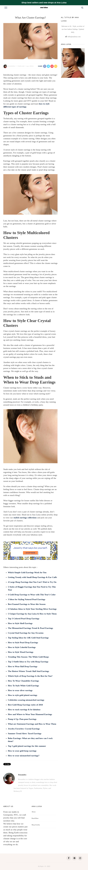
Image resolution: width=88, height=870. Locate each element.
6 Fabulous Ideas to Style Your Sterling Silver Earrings (32, 609)
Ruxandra (11, 66)
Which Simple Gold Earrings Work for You (27, 572)
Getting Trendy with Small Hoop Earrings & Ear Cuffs (32, 577)
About (34, 812)
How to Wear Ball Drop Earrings (22, 666)
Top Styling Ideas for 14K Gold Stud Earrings (28, 638)
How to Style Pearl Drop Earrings (23, 642)
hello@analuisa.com (74, 37)
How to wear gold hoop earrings (22, 751)
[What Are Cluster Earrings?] (30, 41)
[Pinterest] (74, 858)
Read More (35, 818)
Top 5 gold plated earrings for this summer (27, 746)
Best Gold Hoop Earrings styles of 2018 (25, 705)
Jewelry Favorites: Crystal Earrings (24, 729)
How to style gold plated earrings (22, 695)
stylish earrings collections (25, 517)
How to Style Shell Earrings (20, 623)
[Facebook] (68, 858)
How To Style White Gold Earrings (23, 685)
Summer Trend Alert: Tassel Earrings (24, 733)
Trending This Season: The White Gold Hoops (28, 657)
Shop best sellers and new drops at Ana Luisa (44, 2)
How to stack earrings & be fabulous (24, 709)
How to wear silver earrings (20, 690)
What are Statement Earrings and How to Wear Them (32, 724)
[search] (82, 8)
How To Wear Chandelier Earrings (23, 681)
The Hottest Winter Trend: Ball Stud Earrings (28, 671)
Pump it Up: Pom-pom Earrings (22, 719)
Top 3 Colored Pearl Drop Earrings (23, 618)
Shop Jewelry (36, 825)
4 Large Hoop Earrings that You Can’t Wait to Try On (32, 582)
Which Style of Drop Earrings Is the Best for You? (30, 676)
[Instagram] (80, 858)
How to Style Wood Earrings (20, 652)
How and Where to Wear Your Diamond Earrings (30, 714)
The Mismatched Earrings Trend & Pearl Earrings (30, 628)
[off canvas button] (5, 7)
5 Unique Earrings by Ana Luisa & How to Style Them (32, 614)
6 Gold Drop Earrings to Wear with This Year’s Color (32, 594)
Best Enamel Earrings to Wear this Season (26, 604)
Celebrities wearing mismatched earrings (26, 700)
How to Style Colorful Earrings (22, 647)
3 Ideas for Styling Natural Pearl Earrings (26, 599)
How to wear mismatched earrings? (23, 755)
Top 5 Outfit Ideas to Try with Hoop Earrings (28, 662)
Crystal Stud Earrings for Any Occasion (25, 633)
